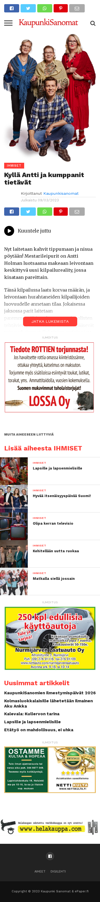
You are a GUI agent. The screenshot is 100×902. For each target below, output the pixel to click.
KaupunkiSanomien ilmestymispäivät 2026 (50, 692)
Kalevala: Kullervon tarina (31, 713)
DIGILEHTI (58, 871)
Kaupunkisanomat (61, 193)
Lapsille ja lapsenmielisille (32, 721)
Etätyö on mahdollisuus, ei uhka (38, 729)
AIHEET (40, 871)
